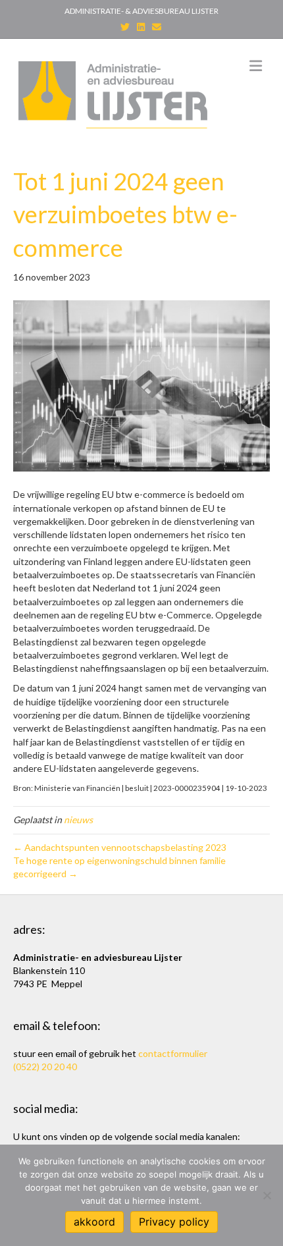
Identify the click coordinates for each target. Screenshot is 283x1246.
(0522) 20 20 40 (45, 1066)
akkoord (94, 1221)
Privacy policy (174, 1221)
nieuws (78, 819)
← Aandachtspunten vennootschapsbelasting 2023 (119, 847)
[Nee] (266, 1195)
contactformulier (172, 1053)
